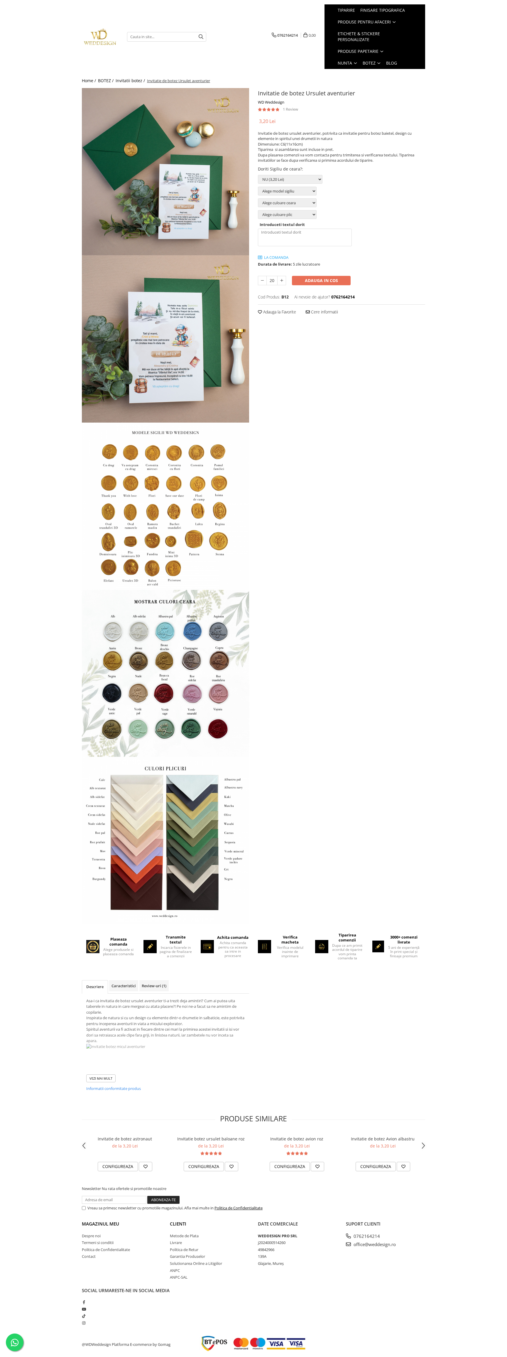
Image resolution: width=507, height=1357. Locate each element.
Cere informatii (324, 312)
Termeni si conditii (98, 1242)
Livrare (176, 1242)
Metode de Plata (184, 1235)
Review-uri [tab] (154, 985)
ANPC (175, 1270)
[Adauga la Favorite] (145, 1166)
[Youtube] (84, 1309)
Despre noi (91, 1235)
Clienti (178, 1224)
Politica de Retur (184, 1249)
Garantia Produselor (187, 1256)
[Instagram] (84, 1323)
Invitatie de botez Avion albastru (383, 1139)
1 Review (290, 109)
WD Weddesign (271, 102)
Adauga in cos (321, 280)
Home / (89, 80)
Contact (89, 1256)
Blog (391, 63)
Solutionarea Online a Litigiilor (196, 1263)
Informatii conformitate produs (113, 1088)
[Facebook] (84, 1302)
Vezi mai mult (100, 1078)
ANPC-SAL (178, 1277)
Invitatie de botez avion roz (296, 1139)
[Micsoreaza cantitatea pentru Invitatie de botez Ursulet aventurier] (262, 280)
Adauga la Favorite (279, 312)
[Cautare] (201, 37)
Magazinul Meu (100, 1224)
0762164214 (366, 1236)
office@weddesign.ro (374, 1244)
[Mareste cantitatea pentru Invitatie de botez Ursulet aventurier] (281, 280)
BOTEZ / (106, 80)
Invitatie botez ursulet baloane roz (211, 1139)
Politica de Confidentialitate (238, 1208)
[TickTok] (84, 1316)
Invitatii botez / (131, 80)
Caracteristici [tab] (123, 985)
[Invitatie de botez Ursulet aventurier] (165, 171)
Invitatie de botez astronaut (125, 1139)
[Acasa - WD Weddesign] (100, 36)
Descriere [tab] (95, 986)
